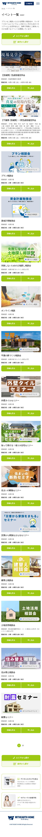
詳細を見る (11, 88)
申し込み (31, 88)
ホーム (3, 8)
